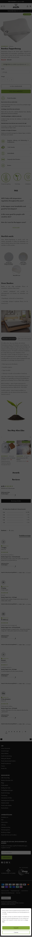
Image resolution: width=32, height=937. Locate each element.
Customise (16, 932)
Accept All (16, 928)
